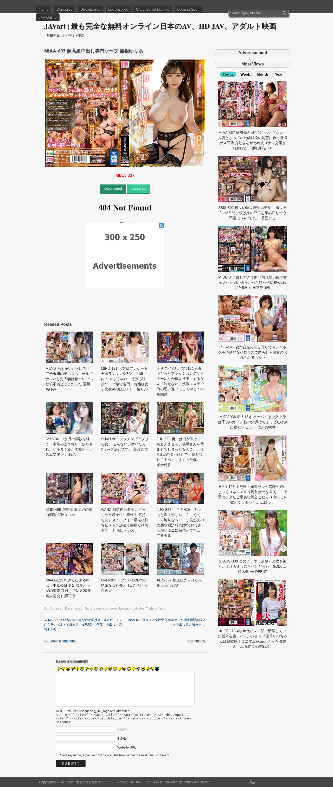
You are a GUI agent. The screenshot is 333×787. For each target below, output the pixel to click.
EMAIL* (122, 738)
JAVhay (188, 782)
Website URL (126, 747)
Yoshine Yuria (155, 608)
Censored (64, 9)
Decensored (118, 9)
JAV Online (48, 17)
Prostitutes (137, 608)
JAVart (204, 782)
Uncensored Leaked (152, 9)
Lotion (123, 608)
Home (44, 9)
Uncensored (90, 9)
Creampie (97, 608)
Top (252, 782)
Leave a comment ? (63, 641)
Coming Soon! (189, 9)
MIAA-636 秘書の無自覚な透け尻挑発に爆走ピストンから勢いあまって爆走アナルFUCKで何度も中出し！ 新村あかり (83, 624)
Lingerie (112, 608)
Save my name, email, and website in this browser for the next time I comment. (115, 755)
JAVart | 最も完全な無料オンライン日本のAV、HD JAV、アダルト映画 (160, 26)
